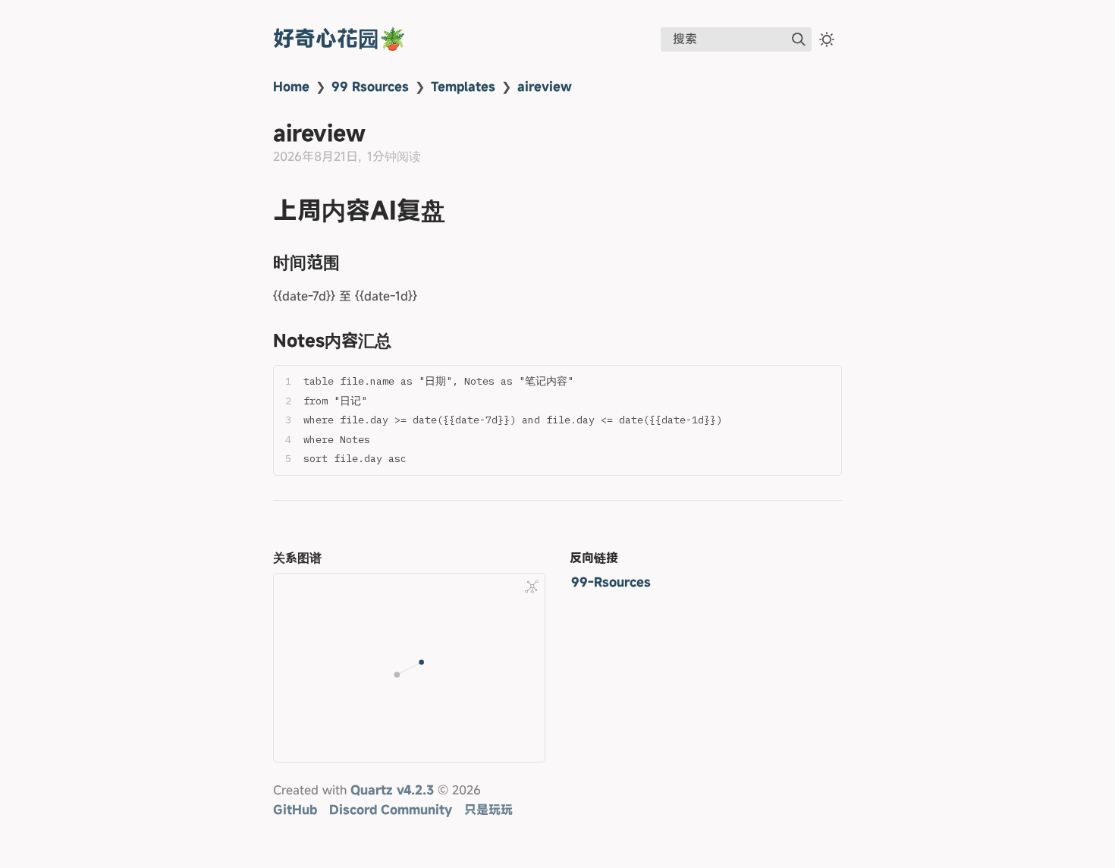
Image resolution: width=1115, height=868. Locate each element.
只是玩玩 (488, 809)
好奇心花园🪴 (339, 38)
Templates (463, 86)
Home (291, 86)
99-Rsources (611, 582)
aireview (544, 86)
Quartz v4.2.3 (392, 790)
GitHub (295, 809)
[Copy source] (825, 381)
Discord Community (390, 809)
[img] (799, 39)
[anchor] (459, 210)
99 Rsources (370, 86)
